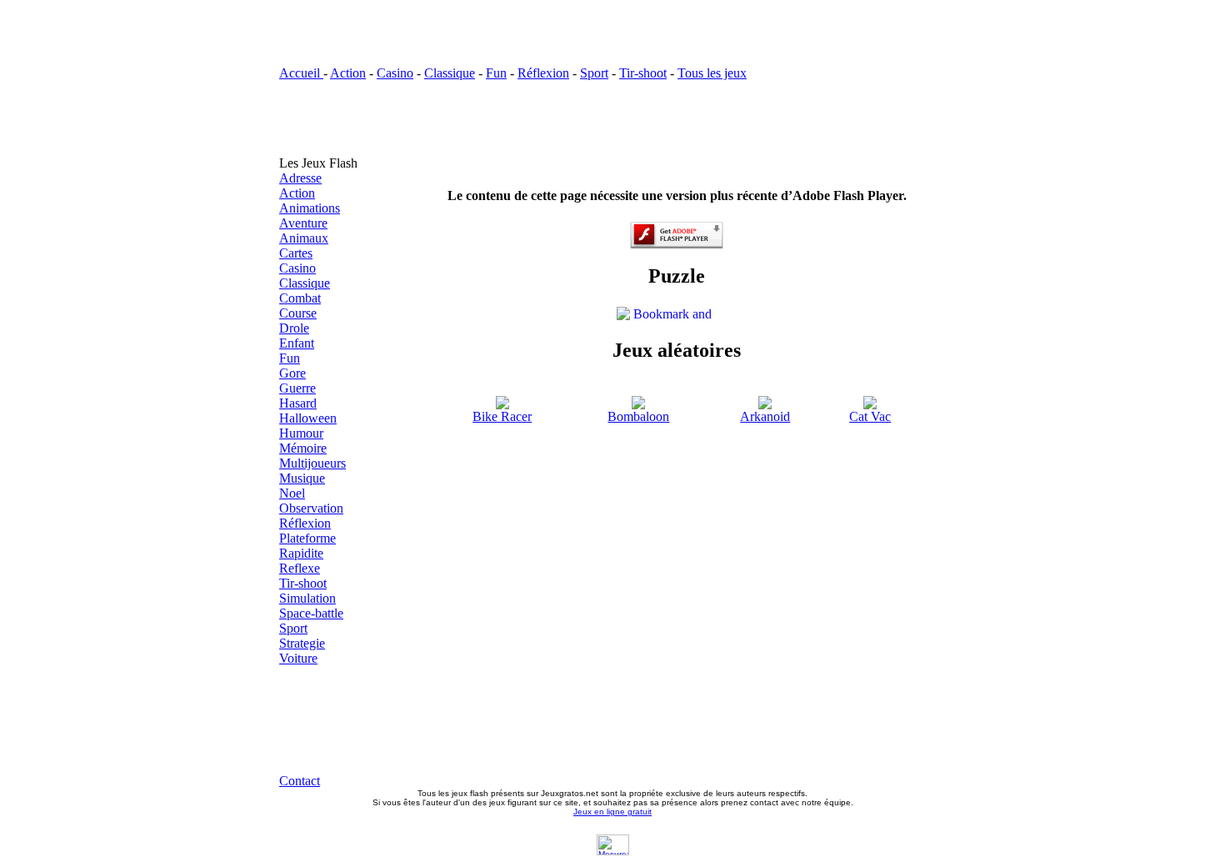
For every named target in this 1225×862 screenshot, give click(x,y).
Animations (309, 208)
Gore (292, 373)
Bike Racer (502, 416)
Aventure (303, 223)
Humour (301, 433)
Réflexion (543, 73)
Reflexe (299, 568)
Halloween (308, 418)
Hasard (298, 403)
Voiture (298, 658)
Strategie (302, 643)
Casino (395, 73)
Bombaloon (638, 416)
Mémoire (303, 448)
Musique (302, 478)
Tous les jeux (712, 73)
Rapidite (301, 553)
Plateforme (307, 538)
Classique (449, 73)
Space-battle (311, 613)
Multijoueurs (312, 463)
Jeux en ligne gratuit (612, 811)
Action (348, 73)
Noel (292, 493)
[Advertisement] (612, 118)
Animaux (303, 238)
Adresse (300, 178)
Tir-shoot (643, 73)
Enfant (296, 343)
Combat (300, 298)
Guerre (297, 388)
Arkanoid (765, 416)
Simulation (307, 598)
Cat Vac (870, 416)
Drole (294, 328)
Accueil (301, 73)
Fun (496, 73)
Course (298, 313)
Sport (594, 73)
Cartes (295, 253)
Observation (311, 508)
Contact (299, 781)
